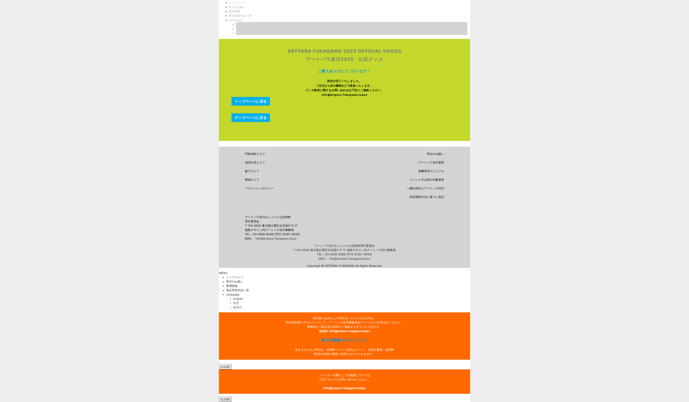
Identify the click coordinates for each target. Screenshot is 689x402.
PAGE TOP (671, 386)
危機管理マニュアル (431, 171)
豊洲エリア (252, 179)
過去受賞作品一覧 (237, 290)
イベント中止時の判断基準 (427, 179)
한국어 (240, 33)
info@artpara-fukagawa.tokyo (276, 238)
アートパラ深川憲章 (431, 162)
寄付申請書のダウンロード (344, 340)
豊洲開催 (232, 286)
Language (232, 294)
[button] (250, 101)
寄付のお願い (435, 154)
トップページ (234, 277)
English (241, 24)
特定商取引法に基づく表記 (427, 197)
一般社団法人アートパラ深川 (425, 188)
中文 (239, 28)
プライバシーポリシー (259, 188)
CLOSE (225, 366)
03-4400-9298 (263, 234)
